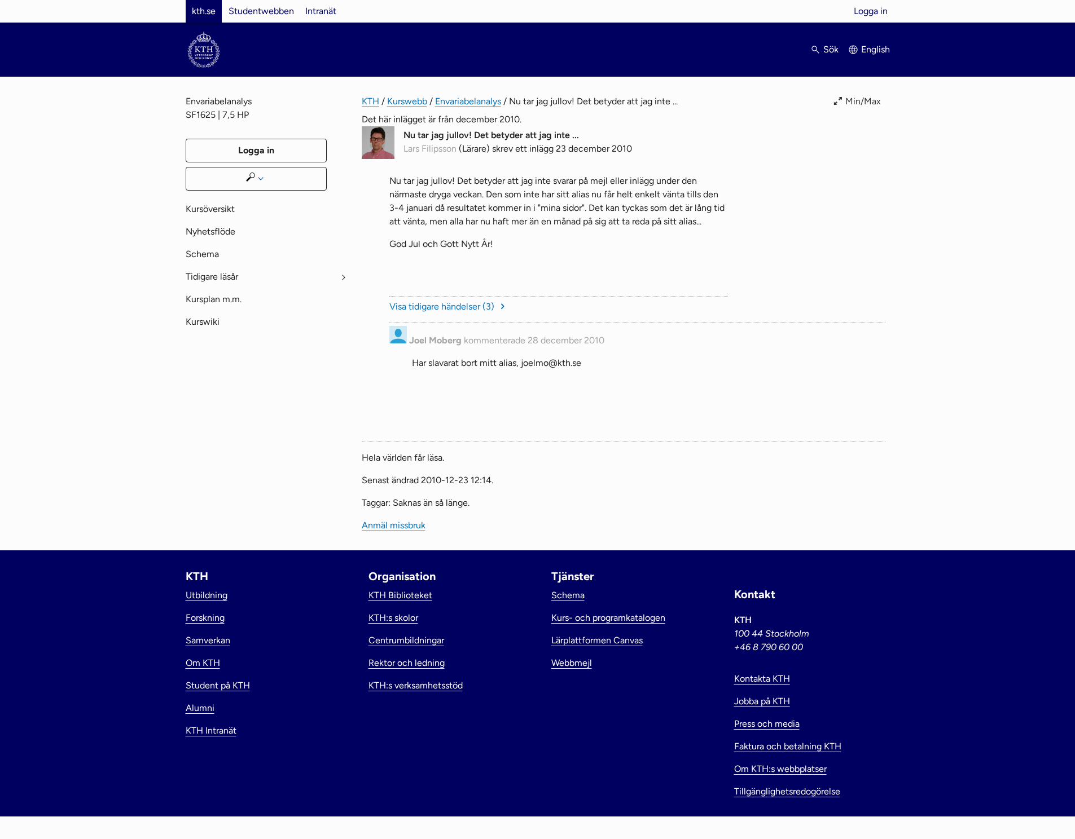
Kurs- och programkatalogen (608, 617)
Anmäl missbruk (853, 385)
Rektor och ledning (406, 662)
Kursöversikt (210, 209)
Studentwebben (261, 11)
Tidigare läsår (212, 276)
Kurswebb (407, 101)
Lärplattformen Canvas (597, 640)
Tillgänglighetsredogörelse (787, 791)
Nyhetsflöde (210, 231)
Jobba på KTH (762, 701)
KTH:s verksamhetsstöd (415, 685)
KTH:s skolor (393, 617)
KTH (370, 101)
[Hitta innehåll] (256, 179)
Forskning (205, 617)
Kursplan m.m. (214, 299)
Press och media (767, 723)
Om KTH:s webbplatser (780, 768)
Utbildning (206, 595)
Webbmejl (571, 662)
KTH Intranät (211, 730)
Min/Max (863, 101)
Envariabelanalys (468, 101)
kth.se (204, 11)
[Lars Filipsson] (378, 156)
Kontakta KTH (762, 678)
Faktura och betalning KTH (787, 746)
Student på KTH (218, 685)
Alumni (200, 708)
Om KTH (203, 662)
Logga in (871, 11)
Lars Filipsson (430, 148)
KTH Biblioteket (400, 595)
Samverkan (208, 640)
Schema (202, 254)
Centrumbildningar (406, 640)
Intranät (320, 11)
